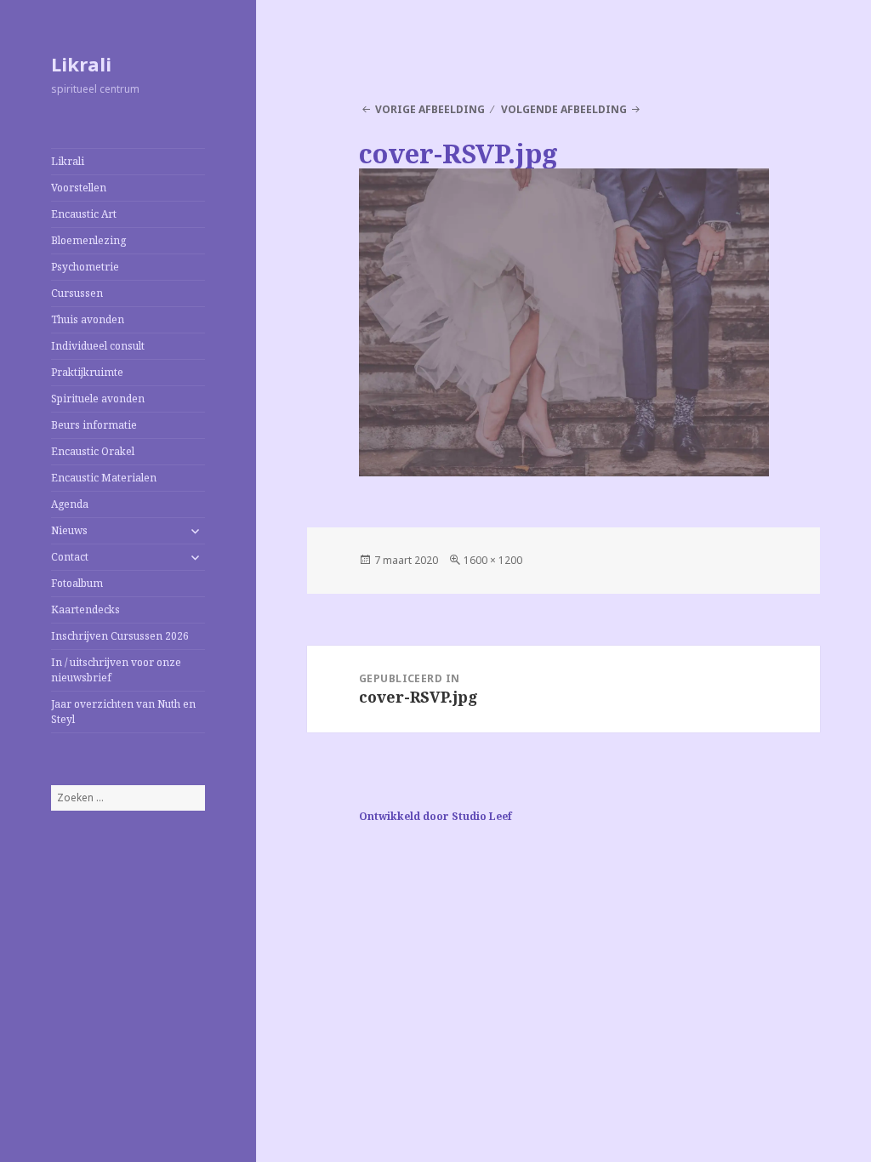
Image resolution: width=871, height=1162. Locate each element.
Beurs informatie (94, 425)
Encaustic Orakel (92, 451)
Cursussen (77, 293)
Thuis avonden (87, 319)
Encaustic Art (84, 214)
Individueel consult (98, 346)
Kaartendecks (85, 609)
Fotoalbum (77, 583)
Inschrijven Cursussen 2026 (120, 636)
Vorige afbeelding (430, 109)
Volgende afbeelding (564, 109)
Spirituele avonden (98, 398)
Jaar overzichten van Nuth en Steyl (123, 711)
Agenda (69, 504)
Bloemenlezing (88, 240)
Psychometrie (85, 266)
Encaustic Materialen (104, 477)
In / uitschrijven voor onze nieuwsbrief (116, 670)
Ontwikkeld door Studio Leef (435, 816)
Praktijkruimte (87, 372)
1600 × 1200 (493, 560)
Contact (69, 557)
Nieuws (69, 530)
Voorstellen (78, 187)
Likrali (81, 64)
